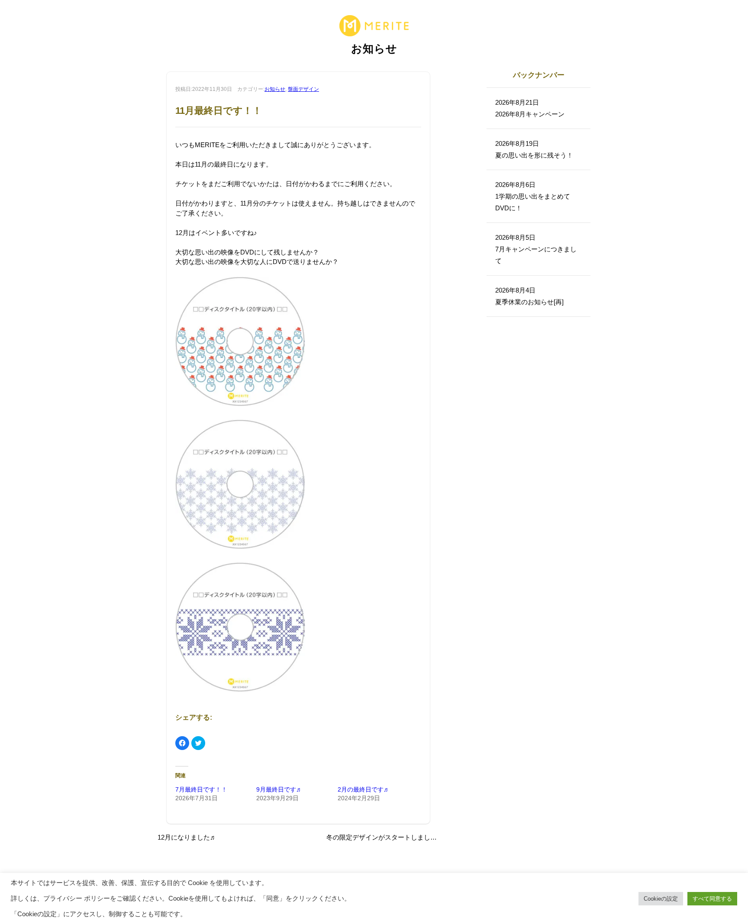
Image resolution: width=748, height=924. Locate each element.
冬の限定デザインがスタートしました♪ (383, 837)
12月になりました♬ (187, 837)
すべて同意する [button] (712, 898)
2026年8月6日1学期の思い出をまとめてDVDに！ (532, 196)
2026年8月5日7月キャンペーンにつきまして (536, 249)
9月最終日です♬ (279, 789)
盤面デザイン (303, 89)
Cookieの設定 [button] (661, 898)
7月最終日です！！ (201, 789)
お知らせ (274, 89)
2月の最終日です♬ (364, 789)
